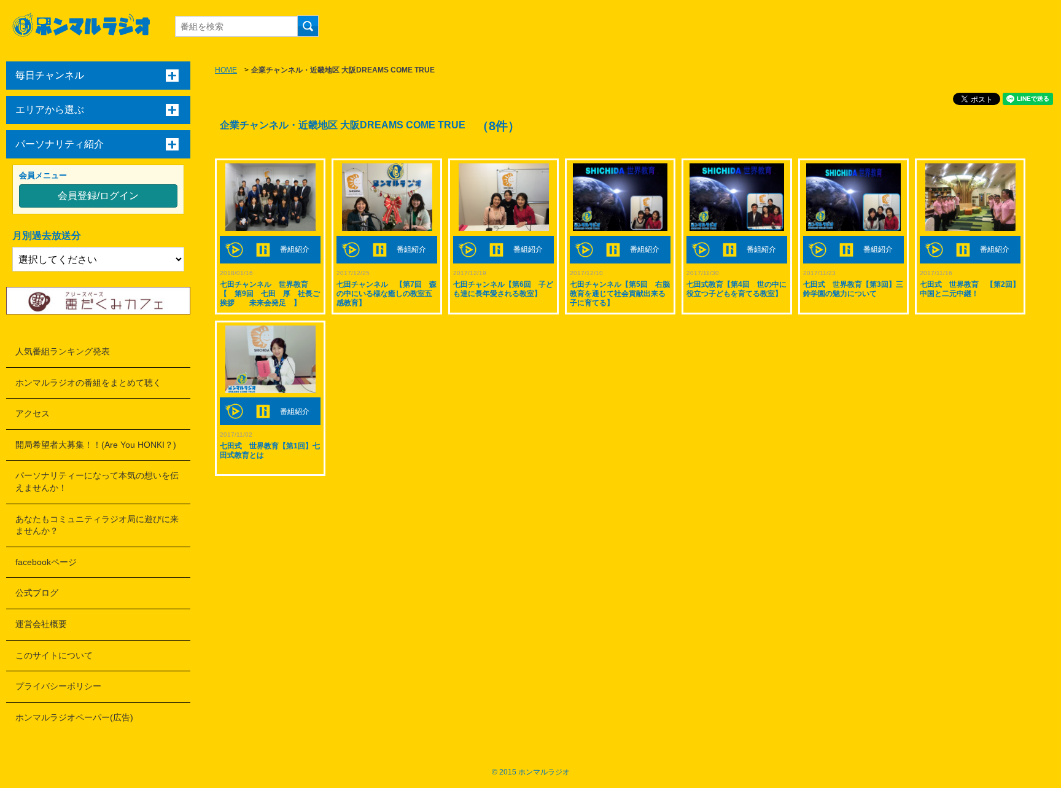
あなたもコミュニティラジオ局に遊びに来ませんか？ (97, 525)
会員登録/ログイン (98, 195)
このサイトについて (54, 655)
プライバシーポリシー (58, 686)
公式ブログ (36, 593)
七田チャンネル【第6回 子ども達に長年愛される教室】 (503, 289)
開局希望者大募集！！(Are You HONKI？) (95, 445)
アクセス (32, 413)
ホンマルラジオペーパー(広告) (74, 717)
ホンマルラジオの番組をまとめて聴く (88, 383)
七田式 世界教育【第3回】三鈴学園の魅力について (853, 289)
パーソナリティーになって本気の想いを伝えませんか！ (97, 481)
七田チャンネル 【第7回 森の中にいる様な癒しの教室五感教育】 (386, 293)
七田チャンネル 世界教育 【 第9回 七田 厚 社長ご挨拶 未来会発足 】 (270, 293)
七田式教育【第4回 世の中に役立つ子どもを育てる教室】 (736, 289)
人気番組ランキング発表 (62, 351)
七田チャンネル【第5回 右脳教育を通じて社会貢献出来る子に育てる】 (620, 293)
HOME (226, 70)
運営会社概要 (41, 624)
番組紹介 (294, 249)
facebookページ (46, 562)
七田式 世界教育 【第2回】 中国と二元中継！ (973, 289)
